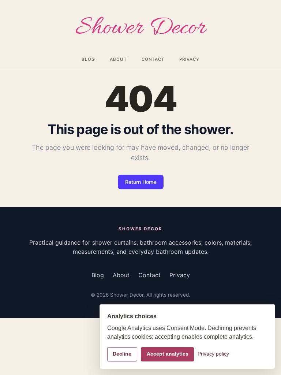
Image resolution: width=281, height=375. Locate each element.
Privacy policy (213, 354)
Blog (88, 59)
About (118, 59)
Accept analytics (167, 354)
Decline (122, 354)
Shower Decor (140, 28)
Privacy (189, 59)
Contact (153, 59)
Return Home (140, 182)
